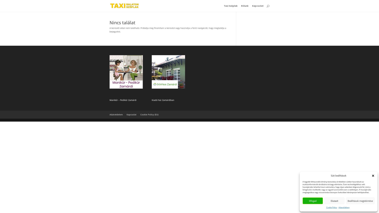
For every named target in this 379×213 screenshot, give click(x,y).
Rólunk (244, 6)
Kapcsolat (258, 6)
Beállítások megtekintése (360, 200)
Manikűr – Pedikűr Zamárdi (123, 100)
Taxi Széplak (230, 6)
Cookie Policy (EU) (149, 114)
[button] (373, 175)
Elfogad (313, 200)
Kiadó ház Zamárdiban (163, 100)
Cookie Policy (331, 207)
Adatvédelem (344, 207)
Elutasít (334, 200)
